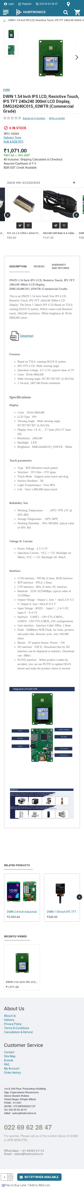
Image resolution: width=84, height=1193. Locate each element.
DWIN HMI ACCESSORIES (23, 182)
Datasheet (26, 335)
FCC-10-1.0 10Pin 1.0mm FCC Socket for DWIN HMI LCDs (24, 233)
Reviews (39, 266)
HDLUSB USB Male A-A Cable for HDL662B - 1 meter (60, 233)
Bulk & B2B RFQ (13, 141)
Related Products (17, 865)
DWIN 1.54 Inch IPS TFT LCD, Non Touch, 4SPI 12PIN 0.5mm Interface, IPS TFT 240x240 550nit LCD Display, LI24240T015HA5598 (63, 911)
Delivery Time (12, 137)
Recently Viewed (15, 936)
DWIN (6, 90)
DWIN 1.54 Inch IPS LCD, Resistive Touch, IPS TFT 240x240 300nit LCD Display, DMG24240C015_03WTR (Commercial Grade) (22, 982)
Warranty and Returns (60, 266)
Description (18, 266)
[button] (24, 57)
